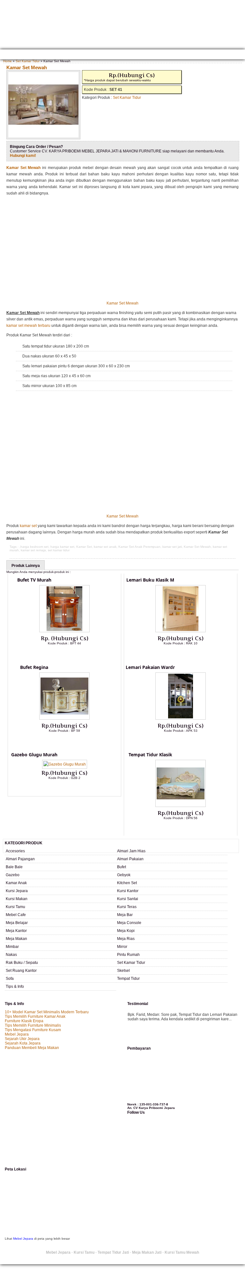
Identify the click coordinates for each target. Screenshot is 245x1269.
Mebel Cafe (16, 915)
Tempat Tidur (128, 978)
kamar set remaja (33, 550)
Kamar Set (84, 546)
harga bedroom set (34, 546)
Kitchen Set (127, 883)
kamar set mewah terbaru (28, 325)
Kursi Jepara (17, 891)
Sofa (10, 978)
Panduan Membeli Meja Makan (32, 1047)
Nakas (11, 954)
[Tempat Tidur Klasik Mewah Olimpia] (180, 805)
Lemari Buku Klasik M (150, 580)
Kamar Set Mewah (26, 67)
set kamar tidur (59, 550)
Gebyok (123, 875)
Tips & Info (15, 986)
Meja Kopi (126, 930)
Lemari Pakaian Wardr (150, 667)
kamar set (28, 526)
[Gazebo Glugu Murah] (64, 764)
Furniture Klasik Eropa (24, 1021)
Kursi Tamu (15, 907)
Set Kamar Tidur (28, 61)
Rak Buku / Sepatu (22, 962)
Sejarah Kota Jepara (23, 1043)
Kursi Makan (16, 899)
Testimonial (223, 55)
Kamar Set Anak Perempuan (139, 546)
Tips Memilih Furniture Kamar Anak (35, 1016)
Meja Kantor (16, 930)
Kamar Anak (16, 883)
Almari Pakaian (130, 859)
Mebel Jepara (17, 1034)
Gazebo (12, 875)
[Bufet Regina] (64, 718)
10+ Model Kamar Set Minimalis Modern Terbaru (47, 1012)
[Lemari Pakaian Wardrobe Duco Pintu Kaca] (180, 718)
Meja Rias (126, 938)
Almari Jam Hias (131, 851)
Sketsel (123, 970)
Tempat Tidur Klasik (150, 755)
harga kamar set (62, 546)
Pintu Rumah (128, 954)
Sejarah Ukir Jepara (22, 1039)
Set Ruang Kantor (21, 970)
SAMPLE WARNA (195, 55)
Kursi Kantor (127, 891)
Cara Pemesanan (123, 55)
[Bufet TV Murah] (64, 631)
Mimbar (12, 946)
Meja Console (129, 923)
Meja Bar (125, 915)
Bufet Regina (34, 667)
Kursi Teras (127, 907)
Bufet (121, 867)
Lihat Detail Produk (69, 653)
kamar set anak (105, 546)
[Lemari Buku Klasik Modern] (180, 631)
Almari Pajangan (20, 859)
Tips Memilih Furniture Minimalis (33, 1025)
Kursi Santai (127, 899)
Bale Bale (14, 867)
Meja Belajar (17, 923)
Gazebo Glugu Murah (34, 755)
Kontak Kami (92, 55)
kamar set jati (172, 546)
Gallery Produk (61, 55)
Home (7, 55)
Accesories (15, 851)
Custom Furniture (160, 55)
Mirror (122, 946)
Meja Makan (16, 938)
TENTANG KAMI (29, 55)
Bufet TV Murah (34, 580)
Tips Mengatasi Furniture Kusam (33, 1030)
